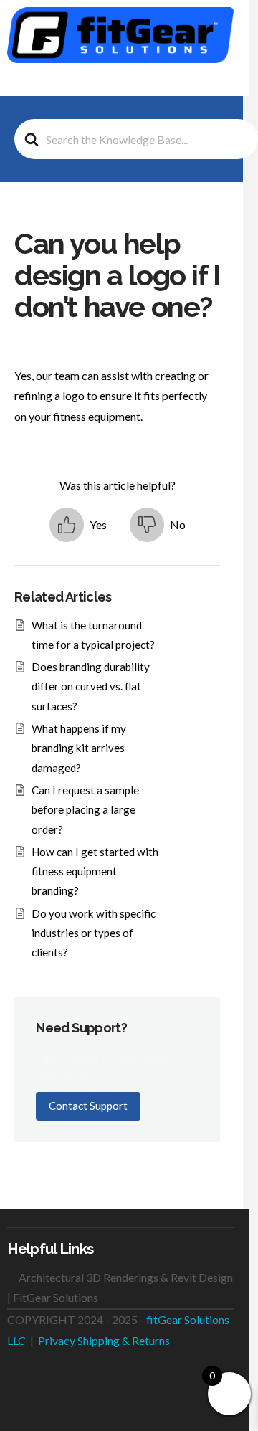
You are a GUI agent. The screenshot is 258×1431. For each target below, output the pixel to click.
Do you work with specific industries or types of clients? (94, 933)
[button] (226, 84)
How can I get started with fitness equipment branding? (95, 871)
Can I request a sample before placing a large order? (85, 810)
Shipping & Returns (123, 1340)
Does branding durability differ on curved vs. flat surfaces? (91, 686)
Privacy (56, 1340)
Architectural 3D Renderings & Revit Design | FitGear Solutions (120, 1287)
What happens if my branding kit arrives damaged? (79, 748)
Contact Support (88, 1105)
